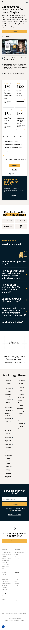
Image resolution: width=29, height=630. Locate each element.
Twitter (16, 598)
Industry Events (5, 566)
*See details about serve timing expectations (13, 136)
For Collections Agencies (7, 577)
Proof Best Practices (6, 552)
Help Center (17, 585)
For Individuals (5, 579)
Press (3, 568)
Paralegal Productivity (7, 558)
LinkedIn (16, 600)
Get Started (14, 31)
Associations (4, 606)
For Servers (4, 587)
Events (16, 579)
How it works (14, 540)
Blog (16, 574)
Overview (17, 554)
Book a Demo (14, 195)
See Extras (14, 169)
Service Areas (18, 558)
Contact (3, 603)
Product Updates (5, 564)
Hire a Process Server (19, 552)
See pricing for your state (14, 514)
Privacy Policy (16, 620)
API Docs (17, 583)
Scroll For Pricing (6, 36)
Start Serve (14, 165)
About (3, 595)
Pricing (16, 556)
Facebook (17, 595)
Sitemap (22, 620)
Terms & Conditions (9, 620)
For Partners (4, 589)
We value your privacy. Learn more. (14, 622)
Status (16, 581)
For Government (5, 581)
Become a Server (18, 561)
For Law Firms (5, 574)
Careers (3, 601)
